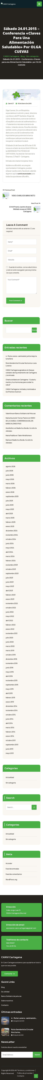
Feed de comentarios (14, 874)
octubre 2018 (11, 655)
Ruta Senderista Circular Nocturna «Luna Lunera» (21, 364)
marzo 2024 (10, 556)
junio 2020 (10, 642)
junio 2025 (10, 505)
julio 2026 (9, 471)
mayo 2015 (10, 689)
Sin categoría (11, 783)
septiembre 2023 (12, 573)
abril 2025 (9, 513)
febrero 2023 (10, 595)
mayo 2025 (10, 509)
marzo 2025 (10, 518)
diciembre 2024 (11, 531)
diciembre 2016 (11, 659)
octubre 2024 (11, 539)
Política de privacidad (24, 1073)
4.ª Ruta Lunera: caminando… (24, 1018)
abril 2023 (9, 590)
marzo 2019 (10, 650)
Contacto (4, 1005)
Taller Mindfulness (25, 435)
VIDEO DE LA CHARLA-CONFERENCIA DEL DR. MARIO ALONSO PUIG (20, 421)
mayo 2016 (10, 672)
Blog (3, 987)
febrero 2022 (10, 625)
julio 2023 (9, 578)
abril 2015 (9, 693)
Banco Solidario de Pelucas (25, 413)
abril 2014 (9, 723)
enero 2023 (10, 599)
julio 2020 (9, 638)
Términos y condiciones (25, 1070)
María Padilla (10, 435)
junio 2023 (10, 582)
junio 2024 (10, 543)
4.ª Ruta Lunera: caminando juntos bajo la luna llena (21, 357)
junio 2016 (9, 668)
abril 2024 (9, 552)
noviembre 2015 (11, 680)
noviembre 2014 (12, 710)
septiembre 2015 (12, 685)
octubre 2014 (11, 715)
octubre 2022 (11, 608)
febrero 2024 (11, 561)
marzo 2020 (10, 646)
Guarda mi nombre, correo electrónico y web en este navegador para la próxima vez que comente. (21, 270)
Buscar (8, 320)
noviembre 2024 (12, 535)
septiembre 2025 (12, 496)
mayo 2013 (10, 753)
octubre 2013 (11, 740)
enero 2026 (10, 492)
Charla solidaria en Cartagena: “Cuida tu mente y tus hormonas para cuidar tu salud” (21, 382)
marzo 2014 (10, 727)
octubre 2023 (11, 569)
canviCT (11, 103)
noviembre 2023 (12, 565)
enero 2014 (10, 736)
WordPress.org (11, 879)
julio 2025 (9, 501)
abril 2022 (9, 620)
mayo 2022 (10, 616)
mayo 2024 (10, 548)
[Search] (34, 807)
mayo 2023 (10, 586)
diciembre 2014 (11, 706)
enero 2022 (10, 629)
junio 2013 (9, 749)
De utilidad (5, 992)
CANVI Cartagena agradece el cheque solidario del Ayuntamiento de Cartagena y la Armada (21, 372)
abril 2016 (9, 676)
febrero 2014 (10, 732)
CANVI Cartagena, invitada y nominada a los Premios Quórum (21, 390)
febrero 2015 (10, 697)
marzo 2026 (10, 483)
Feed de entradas (12, 869)
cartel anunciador (24, 174)
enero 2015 (10, 702)
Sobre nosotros (7, 1001)
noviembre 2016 (12, 663)
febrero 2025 (10, 522)
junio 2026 (10, 475)
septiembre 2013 (12, 745)
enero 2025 (10, 526)
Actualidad (10, 777)
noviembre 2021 (11, 633)
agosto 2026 (10, 466)
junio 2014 (9, 719)
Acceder (9, 863)
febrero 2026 (11, 488)
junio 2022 (10, 612)
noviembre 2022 (12, 603)
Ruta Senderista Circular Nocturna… (22, 1030)
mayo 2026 (10, 479)
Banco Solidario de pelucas (11, 996)
